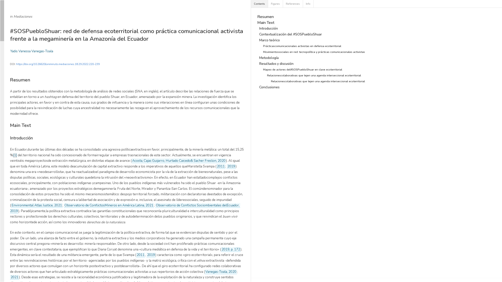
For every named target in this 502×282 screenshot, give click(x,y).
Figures (275, 4)
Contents (259, 4)
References (293, 4)
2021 (14, 277)
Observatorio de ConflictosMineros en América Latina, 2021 (109, 205)
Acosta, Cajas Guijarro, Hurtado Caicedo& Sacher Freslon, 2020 (179, 160)
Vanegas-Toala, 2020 (220, 271)
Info (308, 4)
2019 (231, 166)
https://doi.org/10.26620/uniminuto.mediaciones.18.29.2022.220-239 (58, 64)
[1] (15, 155)
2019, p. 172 (231, 249)
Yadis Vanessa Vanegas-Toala (31, 51)
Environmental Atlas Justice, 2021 (37, 205)
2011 (221, 166)
